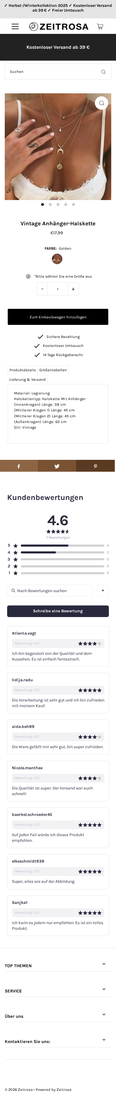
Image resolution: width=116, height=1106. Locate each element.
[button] (56, 545)
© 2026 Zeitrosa (19, 1089)
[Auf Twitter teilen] (57, 466)
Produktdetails (23, 370)
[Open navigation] (15, 26)
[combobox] (103, 591)
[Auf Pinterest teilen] (95, 466)
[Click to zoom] (101, 103)
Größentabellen (53, 370)
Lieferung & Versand (27, 379)
